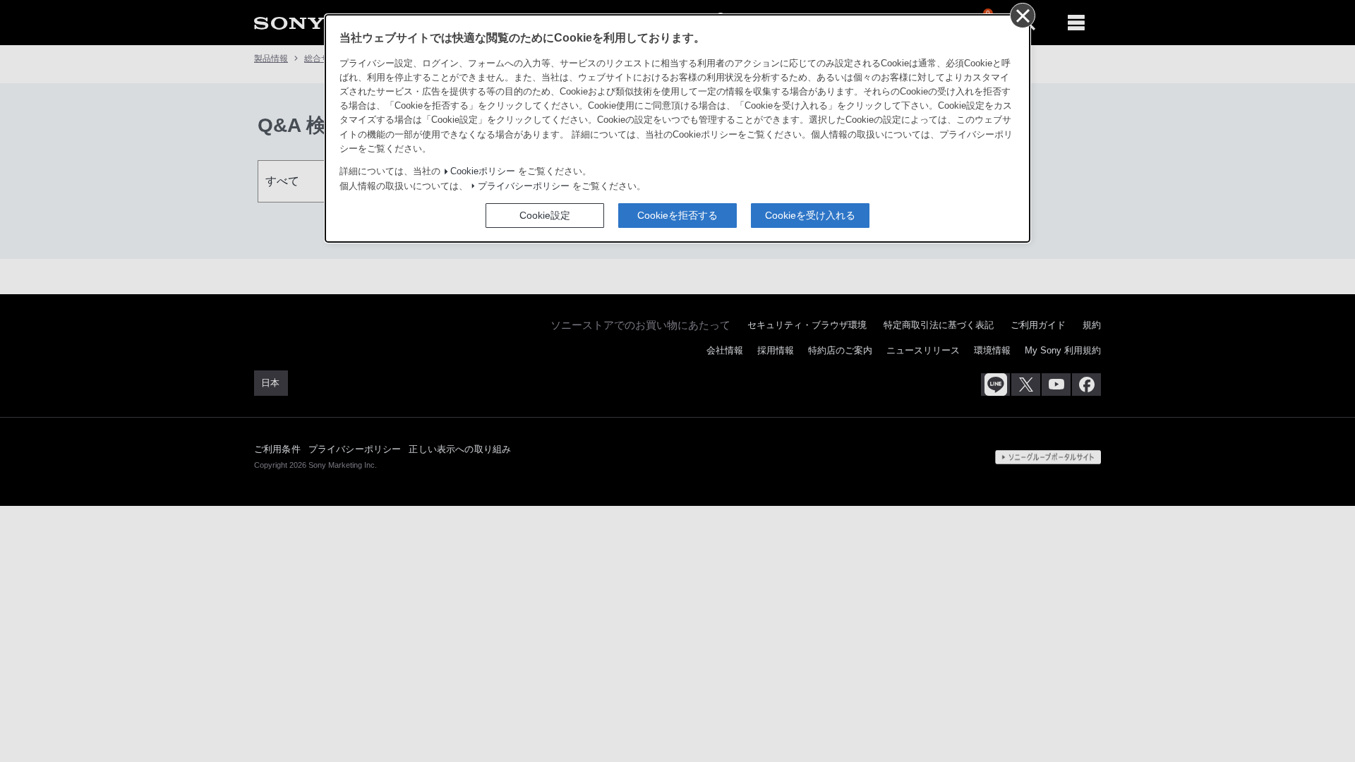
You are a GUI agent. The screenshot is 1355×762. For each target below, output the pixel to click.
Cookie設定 (544, 215)
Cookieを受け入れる (810, 215)
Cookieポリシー (482, 171)
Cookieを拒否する (677, 215)
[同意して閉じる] (1022, 15)
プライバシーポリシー (524, 186)
